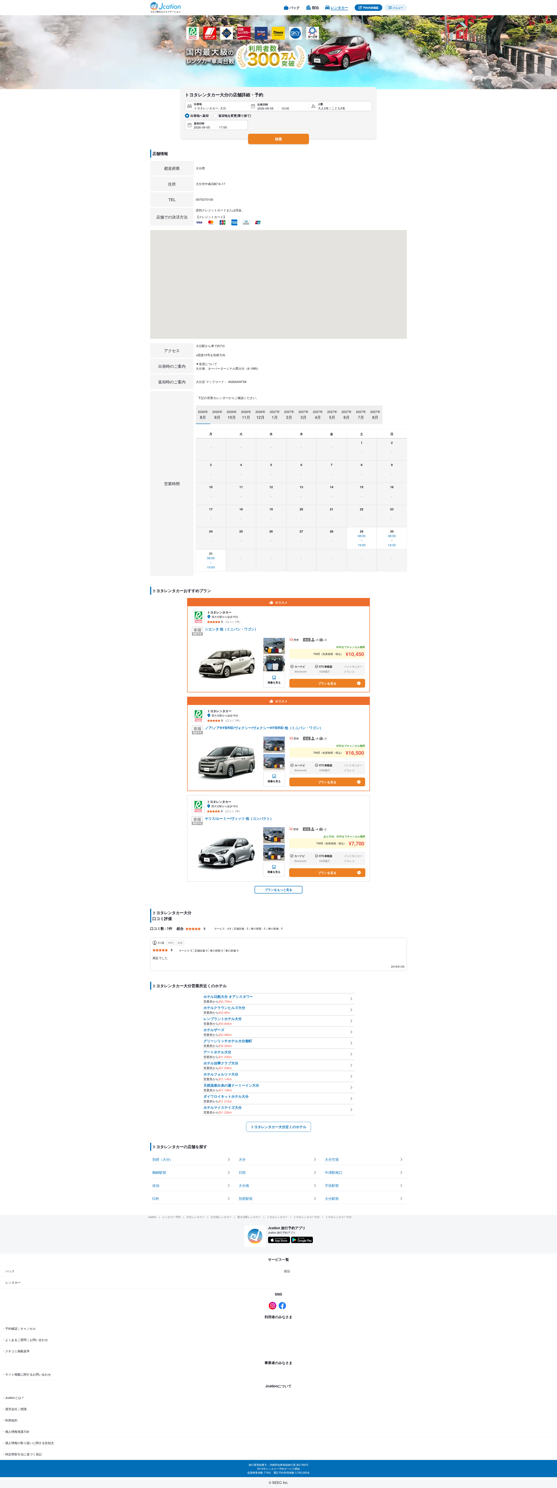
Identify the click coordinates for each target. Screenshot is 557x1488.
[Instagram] (273, 1305)
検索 (278, 138)
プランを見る (327, 683)
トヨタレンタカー (277, 1217)
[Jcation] (165, 7)
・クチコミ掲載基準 (16, 1351)
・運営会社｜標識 (14, 1409)
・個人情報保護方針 (16, 1431)
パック (10, 1271)
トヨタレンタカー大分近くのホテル (278, 1126)
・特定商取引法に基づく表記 (22, 1454)
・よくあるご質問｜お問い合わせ (25, 1340)
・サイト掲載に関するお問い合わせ (26, 1374)
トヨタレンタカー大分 (307, 1217)
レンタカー (13, 1282)
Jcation (152, 1217)
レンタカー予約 (171, 1217)
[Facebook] (283, 1305)
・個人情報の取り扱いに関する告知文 (28, 1443)
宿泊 (287, 1271)
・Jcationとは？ (13, 1397)
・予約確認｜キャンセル (19, 1328)
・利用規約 (9, 1420)
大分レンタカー (195, 1217)
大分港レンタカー (221, 1217)
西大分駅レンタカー (249, 1217)
